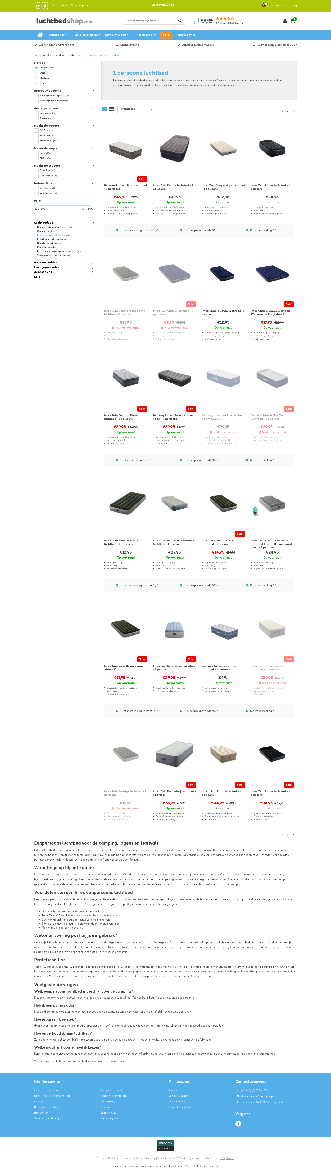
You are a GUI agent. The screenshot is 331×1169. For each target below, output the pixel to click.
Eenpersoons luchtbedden (103, 55)
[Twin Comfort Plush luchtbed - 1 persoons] (125, 378)
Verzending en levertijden (48, 1118)
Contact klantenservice (47, 1090)
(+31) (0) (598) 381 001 (254, 1090)
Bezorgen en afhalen (46, 1107)
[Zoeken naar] (180, 20)
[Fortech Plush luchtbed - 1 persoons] (125, 148)
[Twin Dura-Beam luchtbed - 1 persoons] (174, 629)
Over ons (105, 1107)
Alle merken (46, 68)
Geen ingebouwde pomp (54, 101)
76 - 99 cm (47, 171)
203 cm (45, 158)
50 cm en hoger (50, 141)
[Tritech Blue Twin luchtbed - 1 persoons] (272, 378)
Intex (43, 83)
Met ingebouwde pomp (54, 96)
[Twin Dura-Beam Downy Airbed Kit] (125, 629)
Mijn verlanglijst (177, 1102)
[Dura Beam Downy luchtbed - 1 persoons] (223, 503)
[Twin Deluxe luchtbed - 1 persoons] (174, 148)
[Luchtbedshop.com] (41, 5)
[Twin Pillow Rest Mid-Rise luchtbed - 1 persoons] (174, 503)
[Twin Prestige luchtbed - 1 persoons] (125, 754)
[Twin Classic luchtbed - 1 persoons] (174, 273)
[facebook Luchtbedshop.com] (238, 1124)
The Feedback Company (143, 1166)
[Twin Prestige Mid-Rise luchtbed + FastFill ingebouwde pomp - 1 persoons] (272, 503)
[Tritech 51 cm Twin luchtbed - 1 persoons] (223, 629)
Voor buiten (48, 193)
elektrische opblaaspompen (173, 884)
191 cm (45, 153)
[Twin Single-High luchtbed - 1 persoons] (223, 148)
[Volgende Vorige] (294, 113)
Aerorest (44, 73)
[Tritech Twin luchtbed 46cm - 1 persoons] (174, 378)
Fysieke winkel (108, 1113)
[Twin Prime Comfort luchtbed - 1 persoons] (272, 629)
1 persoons (48, 113)
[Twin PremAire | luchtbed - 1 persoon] (174, 754)
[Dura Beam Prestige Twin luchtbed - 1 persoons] (125, 273)
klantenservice (115, 1062)
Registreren (174, 1090)
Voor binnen (48, 188)
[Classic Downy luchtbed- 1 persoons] (223, 273)
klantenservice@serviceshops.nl (258, 1096)
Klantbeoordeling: (263, 230)
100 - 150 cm (48, 176)
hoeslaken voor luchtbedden (265, 850)
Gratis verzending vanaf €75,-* (139, 230)
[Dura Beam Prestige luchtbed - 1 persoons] (125, 503)
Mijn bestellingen (178, 1096)
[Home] (40, 35)
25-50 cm (47, 136)
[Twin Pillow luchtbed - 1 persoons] (272, 148)
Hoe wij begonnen (110, 1118)
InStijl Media (227, 1159)
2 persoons (47, 118)
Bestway (44, 78)
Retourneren (41, 1113)
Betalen (38, 1102)
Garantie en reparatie (112, 1090)
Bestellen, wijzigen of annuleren (52, 1096)
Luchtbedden (74, 55)
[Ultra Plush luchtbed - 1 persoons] (223, 754)
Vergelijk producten (179, 1107)
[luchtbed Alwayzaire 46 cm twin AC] (223, 378)
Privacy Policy (107, 1102)
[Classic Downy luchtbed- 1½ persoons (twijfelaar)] (272, 273)
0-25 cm (46, 130)
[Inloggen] (285, 21)
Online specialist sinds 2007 (201, 230)
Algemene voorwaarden (113, 1096)
